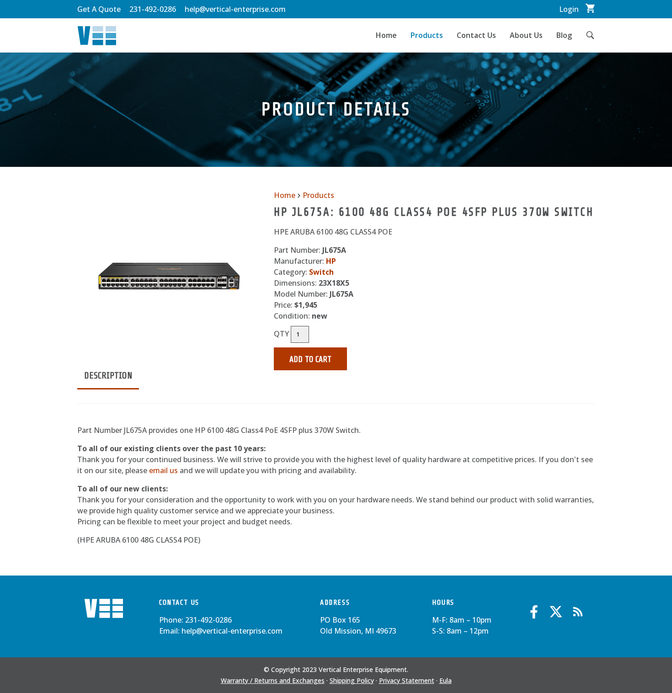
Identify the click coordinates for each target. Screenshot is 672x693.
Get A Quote (99, 9)
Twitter (556, 612)
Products (427, 35)
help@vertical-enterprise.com (235, 9)
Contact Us (476, 35)
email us (163, 470)
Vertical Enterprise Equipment (97, 35)
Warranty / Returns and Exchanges (273, 680)
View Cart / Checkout (590, 8)
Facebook (534, 612)
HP (331, 261)
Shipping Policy (352, 680)
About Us (526, 35)
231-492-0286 (152, 9)
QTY (281, 334)
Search (587, 35)
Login (569, 9)
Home (386, 35)
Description (108, 375)
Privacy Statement (406, 680)
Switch (321, 272)
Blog (564, 35)
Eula (445, 680)
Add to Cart (310, 359)
